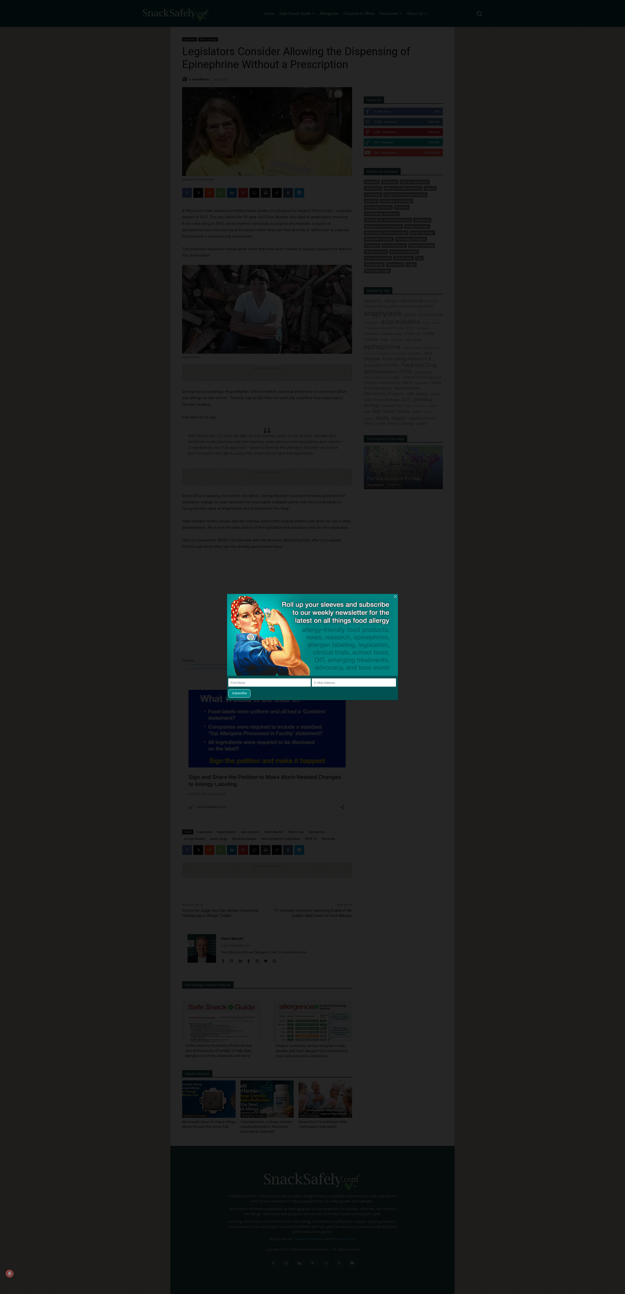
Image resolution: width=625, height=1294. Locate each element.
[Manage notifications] (9, 1273)
